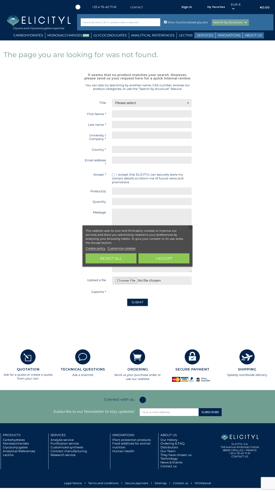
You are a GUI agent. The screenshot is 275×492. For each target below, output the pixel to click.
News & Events (171, 462)
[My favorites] (202, 7)
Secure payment (136, 483)
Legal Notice (73, 483)
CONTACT (136, 7)
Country (99, 149)
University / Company (97, 137)
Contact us (168, 466)
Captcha (98, 292)
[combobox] (114, 22)
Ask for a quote (15, 375)
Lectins (8, 455)
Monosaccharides (16, 443)
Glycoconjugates (15, 447)
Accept (99, 174)
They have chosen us (175, 455)
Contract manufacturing (69, 451)
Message (99, 212)
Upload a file (96, 280)
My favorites (216, 6)
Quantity (99, 202)
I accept (164, 258)
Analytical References (19, 451)
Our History (169, 440)
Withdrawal (203, 483)
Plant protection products (131, 440)
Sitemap (160, 483)
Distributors (169, 447)
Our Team (168, 451)
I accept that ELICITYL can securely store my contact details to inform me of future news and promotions (147, 178)
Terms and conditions (103, 483)
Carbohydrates (14, 440)
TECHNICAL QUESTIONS (83, 369)
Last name (97, 125)
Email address (95, 162)
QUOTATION (28, 369)
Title (102, 103)
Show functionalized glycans (187, 22)
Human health (123, 451)
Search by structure (230, 22)
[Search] (156, 22)
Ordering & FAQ (172, 443)
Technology (169, 458)
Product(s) (98, 191)
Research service (63, 455)
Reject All (111, 258)
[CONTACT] (126, 7)
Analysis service (62, 440)
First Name (96, 114)
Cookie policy (95, 248)
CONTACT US (239, 456)
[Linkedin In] (77, 7)
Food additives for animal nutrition (131, 445)
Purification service (65, 443)
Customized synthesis (67, 447)
